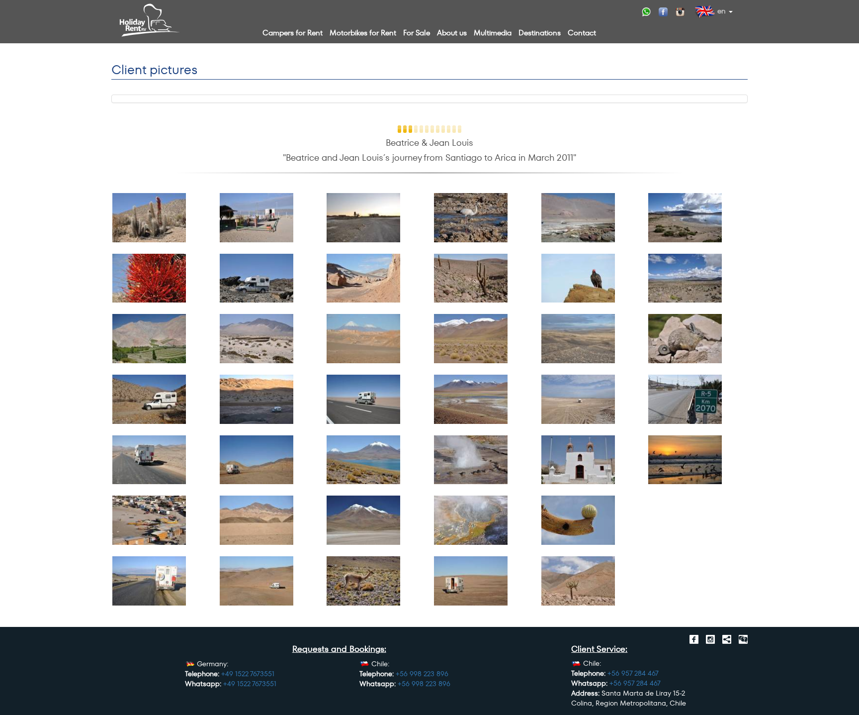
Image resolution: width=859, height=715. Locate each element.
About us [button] (452, 32)
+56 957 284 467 (633, 673)
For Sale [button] (416, 32)
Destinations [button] (539, 32)
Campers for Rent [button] (292, 32)
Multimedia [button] (493, 32)
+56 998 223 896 (422, 674)
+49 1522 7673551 (247, 674)
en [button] (720, 10)
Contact (582, 32)
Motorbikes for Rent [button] (363, 32)
